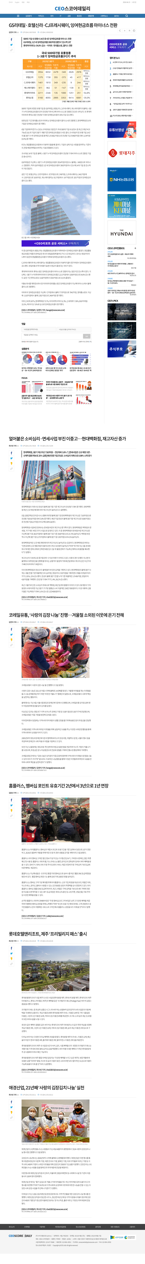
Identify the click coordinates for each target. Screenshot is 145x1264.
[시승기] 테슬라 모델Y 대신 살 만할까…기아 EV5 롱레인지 (123, 68)
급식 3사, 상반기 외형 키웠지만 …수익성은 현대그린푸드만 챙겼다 (123, 92)
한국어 (11, 2)
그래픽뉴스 (104, 16)
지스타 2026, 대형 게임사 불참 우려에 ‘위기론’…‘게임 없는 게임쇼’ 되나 (123, 115)
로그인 (134, 2)
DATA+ (116, 16)
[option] (122, 153)
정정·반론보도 (115, 1227)
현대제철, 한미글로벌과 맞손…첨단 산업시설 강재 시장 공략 (123, 86)
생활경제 (91, 16)
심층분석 (29, 16)
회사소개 (11, 1227)
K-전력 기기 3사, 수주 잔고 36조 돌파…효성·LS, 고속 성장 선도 (123, 62)
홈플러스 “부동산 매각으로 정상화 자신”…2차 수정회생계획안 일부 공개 (123, 74)
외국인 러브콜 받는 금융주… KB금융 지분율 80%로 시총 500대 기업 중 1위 (59, 383)
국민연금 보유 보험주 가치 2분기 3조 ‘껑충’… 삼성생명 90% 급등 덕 (59, 396)
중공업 (79, 16)
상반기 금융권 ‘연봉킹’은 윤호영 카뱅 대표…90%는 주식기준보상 (123, 110)
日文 (23, 2)
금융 (69, 16)
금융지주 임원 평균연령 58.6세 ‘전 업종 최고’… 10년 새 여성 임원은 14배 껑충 (32, 398)
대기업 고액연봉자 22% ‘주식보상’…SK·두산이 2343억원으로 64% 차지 (32, 370)
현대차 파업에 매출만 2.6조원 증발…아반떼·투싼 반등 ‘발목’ (123, 80)
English (17, 2)
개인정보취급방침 (60, 1227)
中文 (28, 2)
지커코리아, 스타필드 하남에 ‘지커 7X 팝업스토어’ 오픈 (123, 98)
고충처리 (132, 1227)
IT (60, 16)
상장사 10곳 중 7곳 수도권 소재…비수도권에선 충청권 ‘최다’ (56, 369)
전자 (51, 16)
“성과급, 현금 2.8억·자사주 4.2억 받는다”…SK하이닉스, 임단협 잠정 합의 (123, 104)
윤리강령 (98, 1227)
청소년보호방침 (80, 1227)
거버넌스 (41, 16)
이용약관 (42, 1227)
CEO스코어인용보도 (116, 248)
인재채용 (27, 1227)
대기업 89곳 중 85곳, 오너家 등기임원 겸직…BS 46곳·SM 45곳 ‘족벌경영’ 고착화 (80, 370)
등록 (86, 336)
